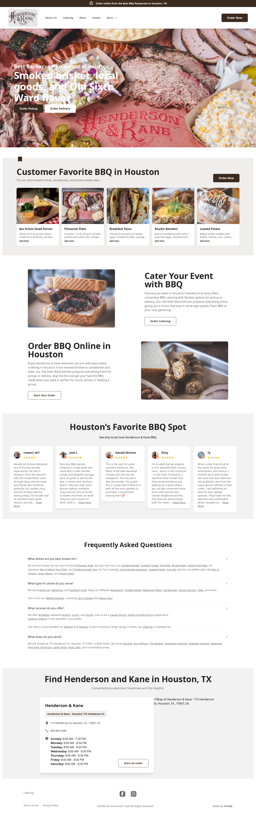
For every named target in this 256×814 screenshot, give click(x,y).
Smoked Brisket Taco (86, 569)
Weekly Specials (55, 598)
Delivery (83, 626)
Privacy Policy (50, 805)
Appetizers (117, 590)
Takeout (68, 626)
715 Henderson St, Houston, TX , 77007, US (75, 723)
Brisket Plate (179, 565)
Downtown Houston (176, 643)
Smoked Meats (133, 590)
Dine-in (150, 615)
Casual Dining (118, 615)
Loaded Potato (157, 569)
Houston (127, 643)
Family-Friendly (136, 615)
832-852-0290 (58, 730)
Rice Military (141, 643)
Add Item (24, 241)
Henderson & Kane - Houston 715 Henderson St (75, 714)
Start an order (133, 763)
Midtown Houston (199, 643)
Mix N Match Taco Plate (53, 569)
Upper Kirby (60, 647)
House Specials (187, 590)
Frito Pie (171, 569)
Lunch (75, 615)
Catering (148, 626)
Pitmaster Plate (85, 565)
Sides (200, 590)
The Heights (156, 643)
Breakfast (43, 615)
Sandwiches (170, 590)
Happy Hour (105, 598)
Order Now (234, 18)
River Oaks (74, 647)
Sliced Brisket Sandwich (133, 569)
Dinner (89, 615)
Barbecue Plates (152, 590)
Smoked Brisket (130, 565)
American (44, 590)
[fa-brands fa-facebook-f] (122, 794)
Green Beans (45, 573)
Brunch (66, 615)
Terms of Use (31, 805)
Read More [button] (85, 502)
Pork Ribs (165, 565)
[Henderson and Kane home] (23, 18)
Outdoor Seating (37, 618)
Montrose (46, 647)
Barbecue (57, 590)
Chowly (228, 806)
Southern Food (78, 590)
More (110, 17)
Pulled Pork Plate (197, 565)
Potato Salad (66, 573)
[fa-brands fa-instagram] (133, 794)
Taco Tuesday (85, 598)
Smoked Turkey (149, 565)
